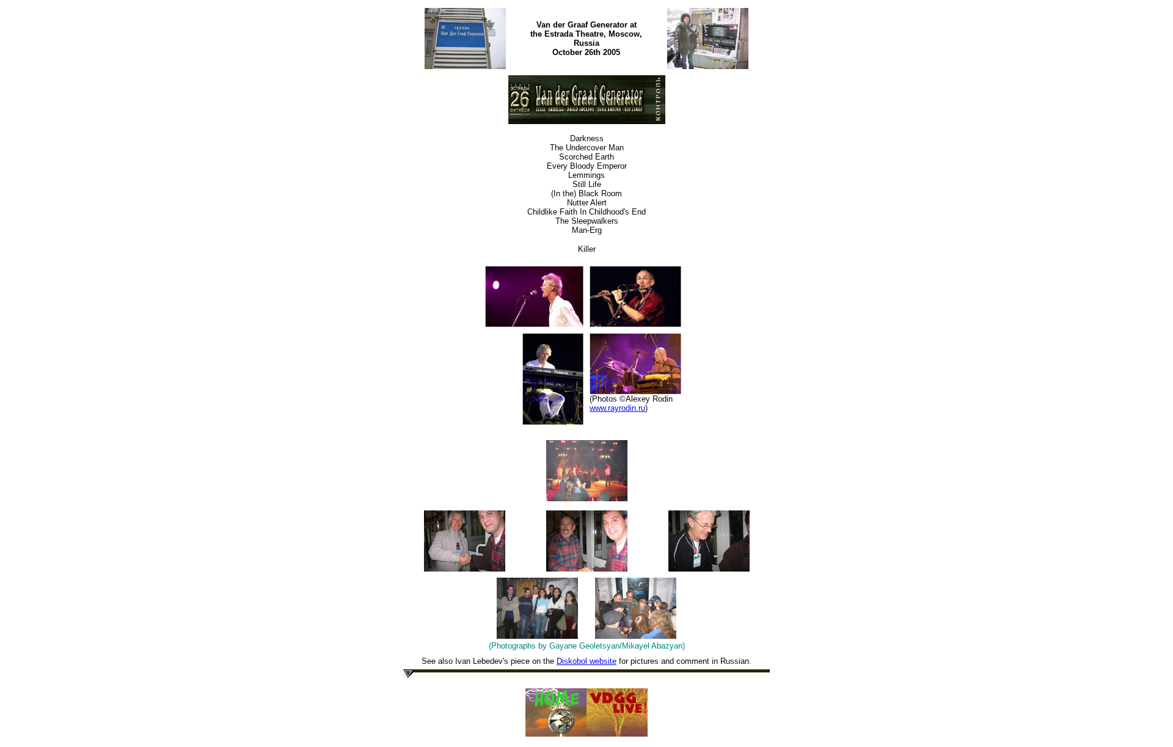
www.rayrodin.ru (617, 408)
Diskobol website (586, 661)
